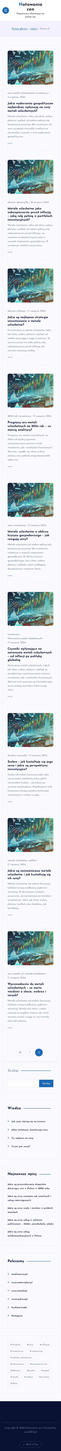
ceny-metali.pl (19, 1291)
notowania (18, 1364)
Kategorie (17, 1316)
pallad (32, 860)
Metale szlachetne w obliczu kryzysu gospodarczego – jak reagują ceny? (28, 535)
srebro (33, 29)
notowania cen (39, 1364)
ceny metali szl (16, 974)
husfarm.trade (19, 1307)
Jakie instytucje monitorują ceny (30, 1130)
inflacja (21, 311)
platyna (16, 1370)
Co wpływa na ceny (22, 1138)
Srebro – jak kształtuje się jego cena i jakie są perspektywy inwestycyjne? (30, 765)
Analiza (12, 755)
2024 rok (12, 416)
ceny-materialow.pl (22, 1282)
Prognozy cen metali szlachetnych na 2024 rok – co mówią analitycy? (29, 426)
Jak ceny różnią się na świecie (28, 1121)
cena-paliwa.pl (20, 1299)
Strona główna (19, 29)
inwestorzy (42, 93)
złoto (15, 1383)
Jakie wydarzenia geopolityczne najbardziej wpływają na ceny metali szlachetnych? (30, 107)
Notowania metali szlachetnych (25, 638)
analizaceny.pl (19, 1274)
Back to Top (32, 1444)
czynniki (22, 755)
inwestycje (37, 1351)
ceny (10, 525)
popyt (46, 1370)
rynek (15, 1377)
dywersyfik (22, 202)
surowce (45, 1377)
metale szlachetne (17, 860)
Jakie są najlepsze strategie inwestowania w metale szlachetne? (28, 321)
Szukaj (13, 1070)
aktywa (11, 202)
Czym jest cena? (21, 1146)
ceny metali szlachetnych (21, 93)
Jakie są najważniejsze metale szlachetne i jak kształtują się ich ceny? (29, 874)
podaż (31, 1370)
